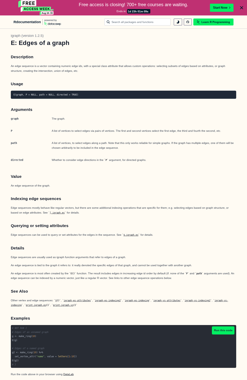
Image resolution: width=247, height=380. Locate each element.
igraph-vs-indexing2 (197, 300)
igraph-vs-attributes (166, 300)
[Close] (241, 8)
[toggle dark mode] (178, 22)
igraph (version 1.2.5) (27, 36)
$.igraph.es (131, 235)
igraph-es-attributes (77, 300)
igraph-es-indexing (137, 300)
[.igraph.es (57, 212)
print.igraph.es (36, 305)
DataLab (68, 374)
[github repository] (188, 22)
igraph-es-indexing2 (108, 300)
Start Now (220, 7)
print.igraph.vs (63, 305)
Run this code (223, 330)
